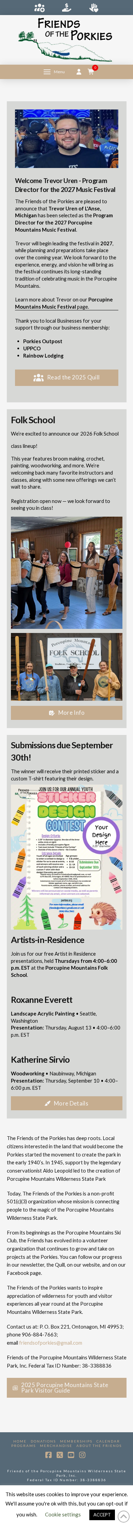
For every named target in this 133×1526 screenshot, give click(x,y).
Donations (43, 1441)
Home (20, 1441)
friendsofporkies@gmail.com (50, 1343)
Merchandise (56, 1446)
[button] (54, 72)
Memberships (76, 1441)
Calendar (108, 1441)
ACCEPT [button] (102, 1514)
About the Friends (99, 1446)
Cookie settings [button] (63, 1514)
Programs (23, 1446)
